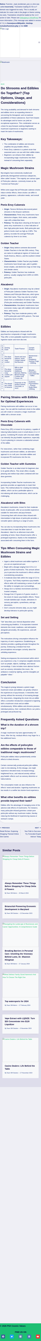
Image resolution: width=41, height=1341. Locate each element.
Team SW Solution (12, 913)
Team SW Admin (12, 893)
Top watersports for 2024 (16, 1001)
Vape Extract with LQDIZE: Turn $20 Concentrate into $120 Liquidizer (20, 1021)
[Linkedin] (29, 1336)
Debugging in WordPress (29, 18)
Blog (2, 84)
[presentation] (20, 867)
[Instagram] (20, 1336)
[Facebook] (3, 1336)
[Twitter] (12, 1336)
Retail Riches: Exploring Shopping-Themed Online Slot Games (9, 832)
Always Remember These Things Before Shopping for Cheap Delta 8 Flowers (20, 886)
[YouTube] (38, 1336)
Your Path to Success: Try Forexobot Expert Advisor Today (32, 832)
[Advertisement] (20, 1179)
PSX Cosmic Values (16, 1326)
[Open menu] (39, 42)
